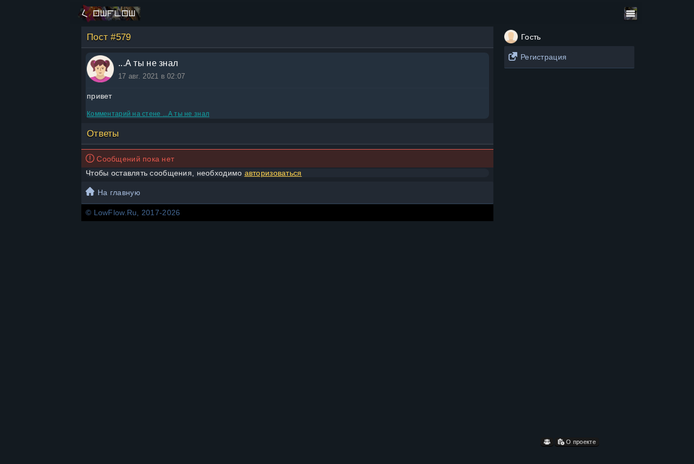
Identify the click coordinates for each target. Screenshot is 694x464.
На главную (119, 192)
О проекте (580, 442)
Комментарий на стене (148, 114)
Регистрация (543, 57)
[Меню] (630, 13)
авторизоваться (273, 173)
